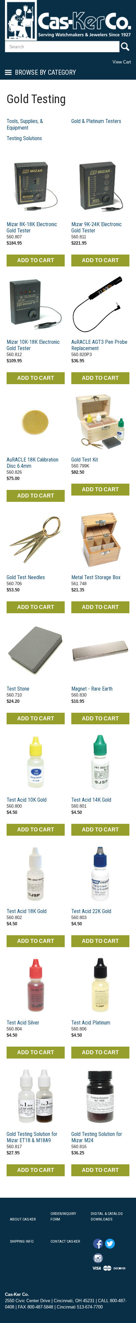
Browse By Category (45, 72)
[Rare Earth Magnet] (100, 651)
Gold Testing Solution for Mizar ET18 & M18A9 (32, 1137)
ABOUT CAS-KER (23, 1219)
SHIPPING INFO (22, 1241)
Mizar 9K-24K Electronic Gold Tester (96, 227)
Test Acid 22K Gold (91, 911)
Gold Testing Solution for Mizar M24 (96, 1137)
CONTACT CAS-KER (65, 1241)
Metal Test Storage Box (95, 577)
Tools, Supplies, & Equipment (25, 124)
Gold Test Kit (84, 460)
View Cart (122, 62)
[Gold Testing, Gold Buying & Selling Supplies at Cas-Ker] (36, 187)
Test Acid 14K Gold (91, 800)
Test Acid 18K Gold (27, 911)
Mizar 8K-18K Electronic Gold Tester (32, 227)
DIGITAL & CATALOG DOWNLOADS (107, 1216)
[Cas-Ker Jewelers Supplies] (68, 20)
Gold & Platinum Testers (96, 121)
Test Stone (18, 689)
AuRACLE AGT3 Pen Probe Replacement (99, 345)
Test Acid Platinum (90, 1023)
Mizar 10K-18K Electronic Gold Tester (33, 345)
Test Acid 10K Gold (27, 800)
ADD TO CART (35, 260)
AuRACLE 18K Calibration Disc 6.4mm (32, 463)
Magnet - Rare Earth (92, 689)
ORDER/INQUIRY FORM (63, 1216)
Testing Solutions (24, 138)
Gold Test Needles (26, 577)
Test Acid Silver (23, 1023)
